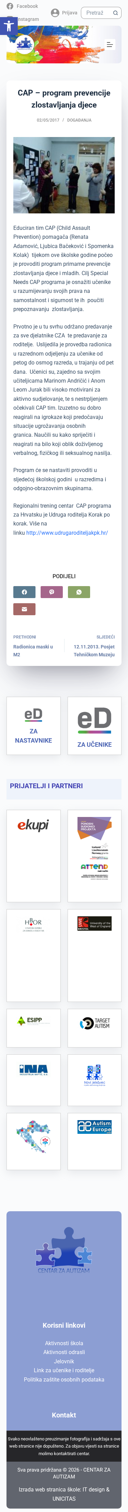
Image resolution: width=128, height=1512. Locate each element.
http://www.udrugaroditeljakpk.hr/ (67, 533)
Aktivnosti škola (64, 1343)
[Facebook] (24, 592)
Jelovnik (64, 1361)
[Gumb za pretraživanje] (116, 13)
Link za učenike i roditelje (64, 1370)
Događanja (79, 120)
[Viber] (52, 592)
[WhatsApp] (79, 592)
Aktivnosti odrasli (64, 1352)
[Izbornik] (109, 44)
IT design (94, 1489)
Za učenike (94, 744)
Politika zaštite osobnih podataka (64, 1379)
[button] (9, 26)
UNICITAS (64, 1499)
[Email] (24, 609)
